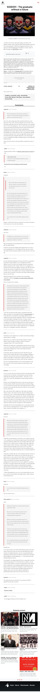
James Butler (24, 95)
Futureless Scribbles (8, 590)
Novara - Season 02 (8, 86)
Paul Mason (19, 97)
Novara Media (8, 99)
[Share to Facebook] (26, 53)
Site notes (32, 685)
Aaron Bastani (26, 97)
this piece (15, 48)
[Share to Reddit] (28, 53)
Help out (17, 685)
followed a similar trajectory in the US (25, 151)
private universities (28, 314)
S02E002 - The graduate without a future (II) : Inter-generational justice (30, 88)
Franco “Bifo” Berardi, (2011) (13, 69)
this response (15, 49)
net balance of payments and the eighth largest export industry (18, 279)
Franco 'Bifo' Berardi (10, 97)
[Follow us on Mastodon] (21, 679)
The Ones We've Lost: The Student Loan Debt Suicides (15, 164)
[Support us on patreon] (19, 679)
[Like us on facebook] (17, 679)
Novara (5, 71)
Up (19, 86)
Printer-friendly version (8, 91)
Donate (12, 685)
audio (18, 95)
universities (13, 95)
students (7, 95)
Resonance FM (18, 71)
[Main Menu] (37, 2)
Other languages (24, 685)
